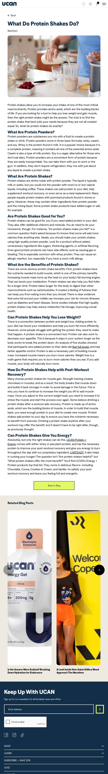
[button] (8, 570)
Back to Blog (54, 485)
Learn (8, 753)
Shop (7, 746)
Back (13, 15)
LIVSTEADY (77, 452)
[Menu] (104, 4)
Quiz (7, 767)
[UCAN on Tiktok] (22, 736)
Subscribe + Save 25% (17, 760)
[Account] (90, 4)
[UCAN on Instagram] (14, 736)
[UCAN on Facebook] (6, 736)
